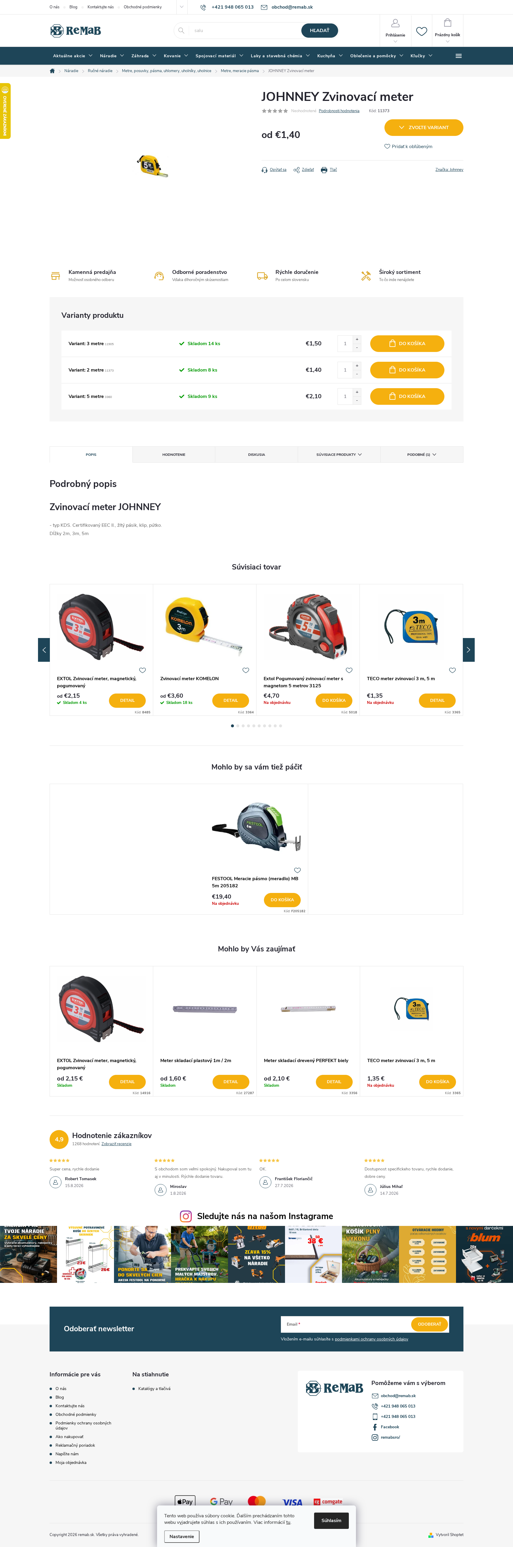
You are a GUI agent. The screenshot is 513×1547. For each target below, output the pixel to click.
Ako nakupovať (69, 1437)
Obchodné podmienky (143, 7)
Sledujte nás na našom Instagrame (265, 1216)
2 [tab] (237, 725)
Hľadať (320, 30)
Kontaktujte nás (101, 7)
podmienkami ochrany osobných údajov (371, 1339)
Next (469, 650)
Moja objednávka (71, 1462)
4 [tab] (248, 725)
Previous (44, 650)
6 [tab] (259, 725)
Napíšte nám (67, 1454)
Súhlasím (331, 1520)
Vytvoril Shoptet (449, 1535)
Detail (127, 700)
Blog (73, 7)
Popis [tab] (91, 454)
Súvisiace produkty (336, 454)
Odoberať (429, 1324)
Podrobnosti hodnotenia (339, 111)
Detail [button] (127, 1082)
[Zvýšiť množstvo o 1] (357, 340)
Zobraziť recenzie (117, 1144)
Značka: (449, 169)
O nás (54, 7)
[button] (101, 1082)
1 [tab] (232, 725)
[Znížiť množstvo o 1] (357, 348)
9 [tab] (275, 725)
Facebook (390, 1427)
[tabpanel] (101, 649)
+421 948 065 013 (398, 1406)
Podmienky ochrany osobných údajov (83, 1425)
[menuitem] (73, 56)
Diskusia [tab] (256, 454)
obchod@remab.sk (398, 1396)
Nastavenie (182, 1536)
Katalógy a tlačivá (154, 1388)
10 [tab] (280, 725)
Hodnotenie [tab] (173, 454)
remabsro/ (390, 1437)
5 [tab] (253, 725)
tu (288, 1522)
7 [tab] (264, 725)
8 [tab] (269, 725)
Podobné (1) (418, 454)
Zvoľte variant (429, 127)
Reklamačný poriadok (75, 1445)
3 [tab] (243, 725)
